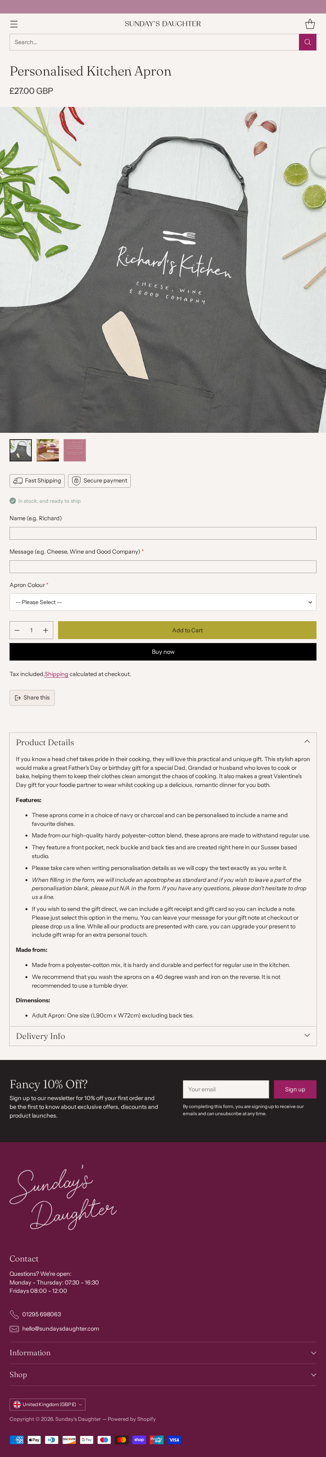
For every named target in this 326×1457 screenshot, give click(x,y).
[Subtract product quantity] (17, 630)
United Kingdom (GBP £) (49, 1404)
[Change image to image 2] (48, 450)
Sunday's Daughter (78, 1419)
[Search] (307, 42)
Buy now (163, 651)
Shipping (56, 674)
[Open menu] (14, 23)
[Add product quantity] (46, 630)
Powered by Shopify (132, 1419)
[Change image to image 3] (75, 450)
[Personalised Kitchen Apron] (163, 270)
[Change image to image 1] (21, 450)
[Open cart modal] (310, 23)
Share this (36, 697)
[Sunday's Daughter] (163, 23)
